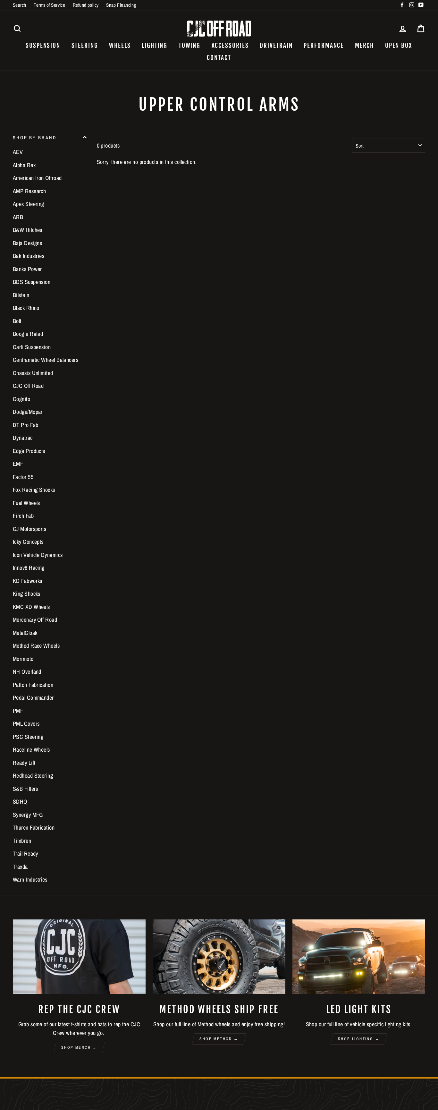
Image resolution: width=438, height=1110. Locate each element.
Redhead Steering (33, 776)
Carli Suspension (32, 347)
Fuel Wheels (26, 503)
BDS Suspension (31, 282)
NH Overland (27, 672)
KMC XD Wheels (31, 607)
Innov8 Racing (29, 568)
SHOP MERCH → (79, 1047)
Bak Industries (28, 256)
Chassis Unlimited (33, 373)
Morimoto (23, 659)
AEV (18, 152)
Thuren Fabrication (34, 828)
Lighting (154, 45)
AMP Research (29, 191)
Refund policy (86, 5)
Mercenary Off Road (35, 620)
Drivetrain (276, 45)
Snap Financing (121, 5)
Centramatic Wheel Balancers (45, 360)
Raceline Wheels (31, 750)
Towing (189, 45)
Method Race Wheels (36, 646)
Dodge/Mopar (28, 412)
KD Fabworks (27, 581)
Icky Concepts (28, 542)
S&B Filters (25, 789)
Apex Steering (28, 204)
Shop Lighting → (359, 1038)
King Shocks (26, 594)
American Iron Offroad (37, 178)
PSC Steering (28, 737)
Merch (364, 45)
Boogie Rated (28, 334)
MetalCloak (25, 633)
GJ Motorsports (29, 529)
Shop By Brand (34, 137)
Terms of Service (49, 5)
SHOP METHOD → (218, 1038)
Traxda (20, 867)
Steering (85, 45)
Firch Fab (23, 516)
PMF (18, 711)
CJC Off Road (28, 386)
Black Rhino (26, 308)
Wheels (120, 45)
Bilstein (21, 295)
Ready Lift (24, 763)
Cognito (21, 399)
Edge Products (29, 451)
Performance (324, 45)
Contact (219, 58)
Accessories (230, 45)
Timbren (22, 841)
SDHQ (20, 802)
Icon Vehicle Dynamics (38, 555)
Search (19, 5)
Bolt (17, 321)
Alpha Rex (24, 165)
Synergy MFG (28, 815)
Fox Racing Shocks (34, 490)
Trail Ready (25, 854)
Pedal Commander (33, 698)
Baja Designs (27, 243)
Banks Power (27, 269)
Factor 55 (23, 477)
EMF (18, 464)
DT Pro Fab (25, 425)
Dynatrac (23, 438)
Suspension (43, 45)
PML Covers (26, 724)
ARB (18, 217)
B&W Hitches (27, 230)
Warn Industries (30, 879)
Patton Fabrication (33, 685)
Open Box (398, 45)
